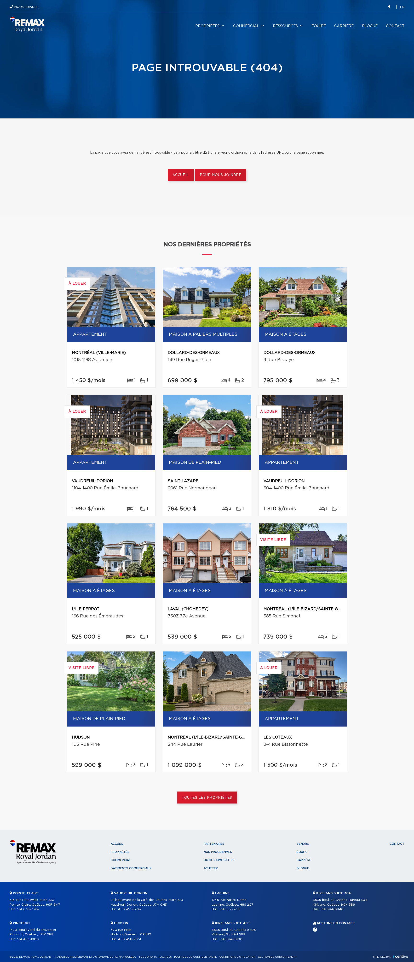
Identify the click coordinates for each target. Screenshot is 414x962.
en (402, 7)
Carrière (344, 26)
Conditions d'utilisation (237, 957)
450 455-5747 (130, 909)
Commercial (246, 26)
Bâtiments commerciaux (131, 868)
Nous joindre (26, 7)
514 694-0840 (332, 909)
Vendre (303, 843)
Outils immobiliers (219, 860)
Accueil (180, 175)
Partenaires (214, 843)
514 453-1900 (28, 939)
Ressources (285, 26)
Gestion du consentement (277, 957)
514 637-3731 (229, 909)
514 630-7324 (28, 909)
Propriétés (207, 26)
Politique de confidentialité (195, 957)
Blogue (370, 26)
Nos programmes (218, 852)
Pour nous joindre (221, 175)
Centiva (400, 956)
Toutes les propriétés (207, 797)
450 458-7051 (129, 939)
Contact (395, 26)
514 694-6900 (230, 939)
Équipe (318, 26)
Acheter (211, 868)
